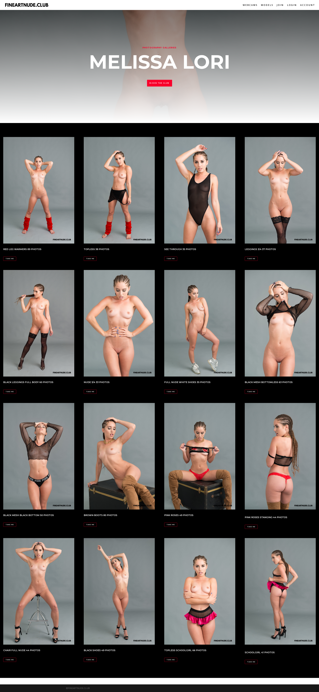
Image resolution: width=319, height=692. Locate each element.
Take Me (90, 259)
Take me (10, 259)
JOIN (280, 5)
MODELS (267, 5)
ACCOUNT (307, 5)
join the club (160, 83)
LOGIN (292, 5)
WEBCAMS (250, 5)
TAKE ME (171, 259)
